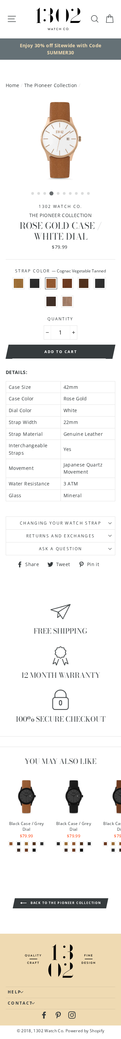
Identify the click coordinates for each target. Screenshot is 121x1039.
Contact (20, 1003)
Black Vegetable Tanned (35, 283)
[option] (60, 49)
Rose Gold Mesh (67, 301)
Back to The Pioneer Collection (65, 903)
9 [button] (82, 193)
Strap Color (60, 270)
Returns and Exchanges (60, 535)
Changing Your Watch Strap (60, 523)
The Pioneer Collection (50, 85)
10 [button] (88, 193)
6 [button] (64, 193)
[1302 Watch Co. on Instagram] (72, 1015)
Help (14, 991)
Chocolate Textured (51, 301)
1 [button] (33, 193)
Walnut (84, 283)
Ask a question (60, 548)
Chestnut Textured (67, 283)
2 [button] (39, 193)
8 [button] (76, 193)
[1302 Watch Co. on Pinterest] (58, 1015)
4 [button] (51, 193)
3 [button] (45, 193)
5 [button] (58, 193)
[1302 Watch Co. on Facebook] (44, 1015)
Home (12, 85)
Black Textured (100, 283)
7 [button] (70, 193)
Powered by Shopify (85, 1030)
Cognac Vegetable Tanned (51, 283)
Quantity (60, 318)
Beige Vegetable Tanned (18, 283)
